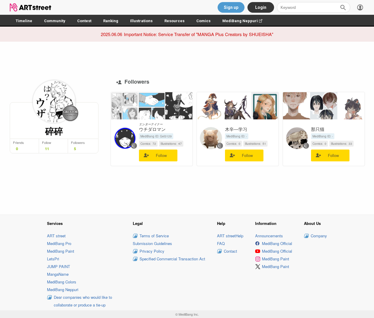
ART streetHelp (230, 235)
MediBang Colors (61, 282)
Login (260, 7)
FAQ (221, 243)
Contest (84, 21)
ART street (56, 235)
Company (319, 235)
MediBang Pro (59, 243)
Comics (203, 21)
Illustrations (141, 21)
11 (47, 148)
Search (343, 7)
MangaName (58, 274)
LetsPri (53, 259)
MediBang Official (277, 243)
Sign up (231, 7)
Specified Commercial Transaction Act (172, 259)
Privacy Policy (152, 251)
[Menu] (360, 7)
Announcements (269, 235)
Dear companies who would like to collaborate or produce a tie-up (83, 301)
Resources (174, 21)
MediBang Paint (60, 251)
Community (54, 21)
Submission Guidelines (152, 243)
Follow (161, 155)
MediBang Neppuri (245, 21)
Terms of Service (154, 235)
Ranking (110, 21)
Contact (230, 251)
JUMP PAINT (58, 266)
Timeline (24, 21)
